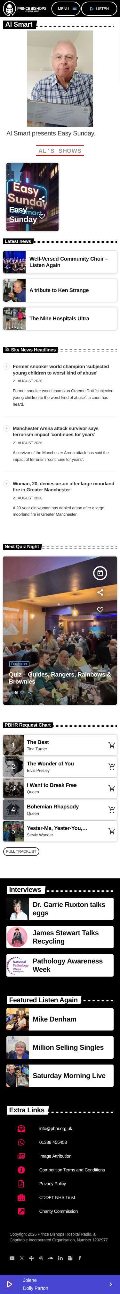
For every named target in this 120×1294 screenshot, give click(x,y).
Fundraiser (19, 664)
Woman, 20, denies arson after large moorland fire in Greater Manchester (63, 487)
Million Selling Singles (68, 1047)
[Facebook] (79, 1259)
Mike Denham (54, 1019)
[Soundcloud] (50, 1259)
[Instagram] (70, 1259)
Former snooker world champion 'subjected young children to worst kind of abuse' (61, 370)
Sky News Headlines (33, 350)
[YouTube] (12, 1259)
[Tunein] (31, 1259)
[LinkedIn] (60, 1259)
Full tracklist (21, 851)
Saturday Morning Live (69, 1076)
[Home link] (24, 8)
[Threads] (41, 1259)
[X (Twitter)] (21, 1259)
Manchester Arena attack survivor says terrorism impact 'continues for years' (56, 432)
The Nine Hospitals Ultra (59, 318)
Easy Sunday (23, 214)
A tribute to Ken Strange (59, 290)
